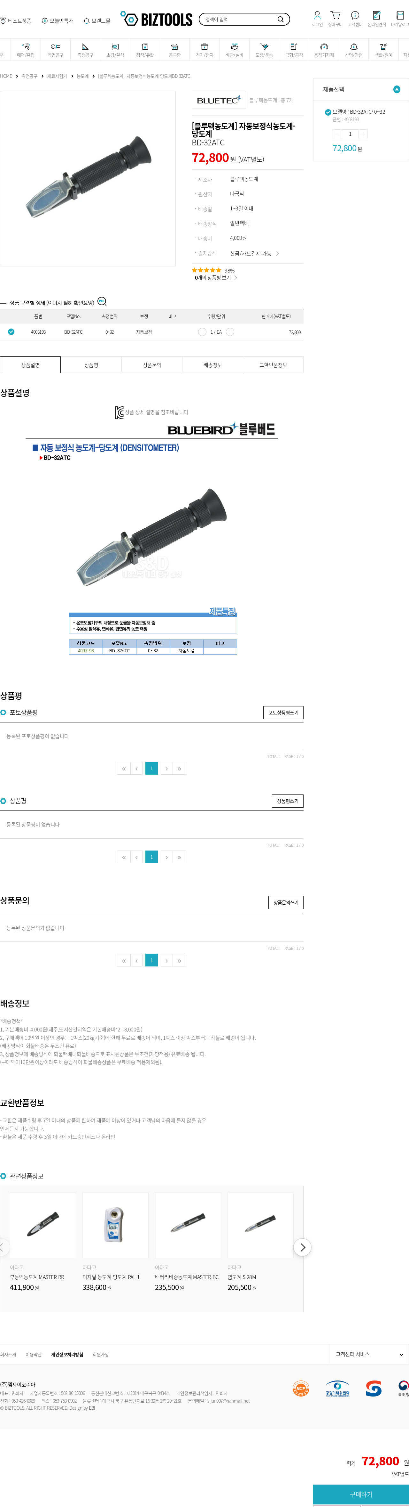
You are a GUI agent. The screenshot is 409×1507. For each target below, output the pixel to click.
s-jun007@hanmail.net (228, 1400)
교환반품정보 (273, 365)
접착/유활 (145, 55)
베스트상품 (19, 20)
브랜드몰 (101, 20)
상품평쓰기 (288, 800)
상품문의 (152, 365)
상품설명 (30, 365)
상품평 (91, 365)
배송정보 (213, 365)
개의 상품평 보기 (213, 277)
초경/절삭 (115, 55)
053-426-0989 (23, 1400)
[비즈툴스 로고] (156, 17)
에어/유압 (26, 55)
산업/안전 (354, 55)
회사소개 (8, 1354)
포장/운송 (264, 55)
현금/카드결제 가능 (251, 253)
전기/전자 (205, 55)
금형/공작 (294, 55)
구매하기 (361, 1494)
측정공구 (85, 55)
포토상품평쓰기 (283, 712)
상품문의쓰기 (286, 902)
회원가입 (101, 1354)
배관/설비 (234, 55)
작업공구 (56, 55)
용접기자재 (324, 55)
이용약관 (34, 1354)
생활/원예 (384, 55)
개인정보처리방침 (67, 1354)
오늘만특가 (61, 20)
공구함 (175, 55)
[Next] (302, 1247)
